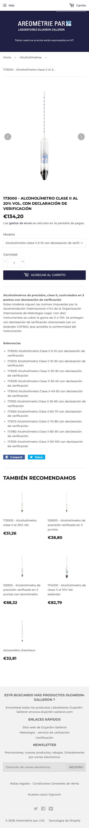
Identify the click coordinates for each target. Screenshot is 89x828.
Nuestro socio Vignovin (44, 794)
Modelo (9, 234)
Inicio (7, 57)
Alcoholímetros (31, 57)
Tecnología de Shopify (64, 820)
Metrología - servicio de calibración (45, 732)
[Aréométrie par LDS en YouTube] (51, 809)
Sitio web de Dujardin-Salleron (44, 727)
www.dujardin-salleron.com (53, 711)
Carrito (80, 5)
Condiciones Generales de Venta (56, 783)
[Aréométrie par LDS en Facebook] (43, 809)
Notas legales (20, 783)
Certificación (44, 737)
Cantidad (10, 254)
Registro (76, 767)
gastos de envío (20, 223)
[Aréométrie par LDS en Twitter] (36, 809)
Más (11, 5)
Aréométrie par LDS (30, 820)
